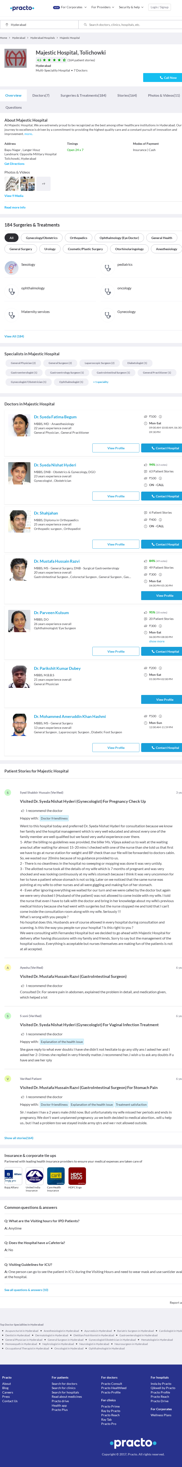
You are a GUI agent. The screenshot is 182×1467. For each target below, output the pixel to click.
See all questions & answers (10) (26, 1290)
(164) (127, 95)
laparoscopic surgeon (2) (100, 363)
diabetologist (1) (137, 363)
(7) (40, 95)
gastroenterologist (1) (24, 372)
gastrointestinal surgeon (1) (113, 372)
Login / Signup (159, 7)
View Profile (116, 448)
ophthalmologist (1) (71, 382)
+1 (100, 382)
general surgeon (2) (60, 363)
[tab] (13, 95)
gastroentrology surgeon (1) (67, 372)
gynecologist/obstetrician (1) (28, 382)
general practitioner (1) (157, 372)
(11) (164, 95)
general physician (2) (23, 363)
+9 (43, 183)
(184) (83, 95)
